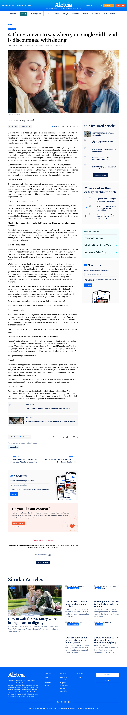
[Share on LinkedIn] (67, 126)
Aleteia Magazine (109, 14)
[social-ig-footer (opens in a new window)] (69, 702)
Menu (14, 14)
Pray (22, 14)
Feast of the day (93, 238)
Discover (48, 14)
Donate (119, 6)
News (57, 14)
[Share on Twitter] (70, 126)
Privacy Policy (87, 708)
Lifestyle (65, 14)
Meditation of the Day (97, 245)
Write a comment (43, 562)
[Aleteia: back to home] (63, 5)
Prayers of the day (95, 252)
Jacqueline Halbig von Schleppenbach (39, 45)
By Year (78, 677)
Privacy (95, 708)
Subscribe (107, 6)
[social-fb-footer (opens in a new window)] (62, 702)
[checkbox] (10, 489)
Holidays (85, 14)
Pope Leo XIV (96, 14)
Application (63, 680)
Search (29, 6)
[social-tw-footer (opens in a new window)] (65, 702)
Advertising (63, 691)
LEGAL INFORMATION (60, 708)
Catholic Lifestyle (72, 588)
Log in (100, 6)
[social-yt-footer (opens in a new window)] (58, 702)
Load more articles (100, 175)
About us (49, 708)
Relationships (13, 447)
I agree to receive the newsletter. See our (30, 489)
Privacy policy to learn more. (41, 489)
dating (12, 588)
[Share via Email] (74, 126)
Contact (79, 708)
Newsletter (63, 677)
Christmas (99, 624)
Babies (98, 588)
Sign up (14, 494)
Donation (63, 688)
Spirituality (75, 14)
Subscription (64, 685)
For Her (10, 24)
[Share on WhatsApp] (77, 126)
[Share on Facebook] (63, 126)
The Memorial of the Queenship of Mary (71, 9)
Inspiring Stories (36, 14)
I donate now (17, 523)
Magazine (63, 683)
